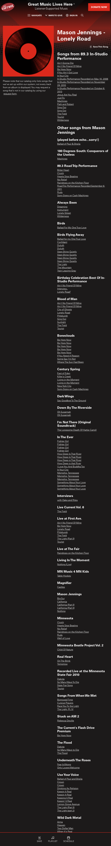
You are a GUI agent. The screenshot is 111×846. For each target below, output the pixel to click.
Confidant (62, 242)
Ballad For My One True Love (71, 228)
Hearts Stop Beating (67, 177)
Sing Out (61, 108)
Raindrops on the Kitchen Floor (73, 183)
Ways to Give (55, 15)
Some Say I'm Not (66, 359)
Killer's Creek (64, 377)
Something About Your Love (71, 483)
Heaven (61, 825)
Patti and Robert (65, 104)
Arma (60, 822)
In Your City (63, 76)
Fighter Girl (63, 441)
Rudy (60, 192)
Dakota (60, 679)
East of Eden (63, 373)
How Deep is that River (69, 463)
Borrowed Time (65, 700)
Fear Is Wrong (64, 765)
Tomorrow (62, 664)
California (62, 602)
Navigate (37, 15)
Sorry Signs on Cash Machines (72, 196)
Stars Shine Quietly (67, 252)
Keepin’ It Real (64, 801)
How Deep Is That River (69, 454)
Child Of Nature (65, 650)
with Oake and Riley (67, 500)
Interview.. (62, 289)
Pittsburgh (62, 316)
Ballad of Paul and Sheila (69, 779)
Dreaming (62, 207)
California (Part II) (65, 605)
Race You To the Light (68, 706)
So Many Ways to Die (68, 750)
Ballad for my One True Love (71, 239)
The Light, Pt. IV (65, 709)
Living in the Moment (68, 380)
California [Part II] (65, 608)
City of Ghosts (64, 310)
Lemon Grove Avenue (68, 804)
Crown (60, 782)
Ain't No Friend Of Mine (69, 66)
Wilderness (63, 120)
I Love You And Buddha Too (71, 467)
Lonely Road (63, 313)
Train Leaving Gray (66, 271)
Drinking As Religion (67, 788)
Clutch (60, 173)
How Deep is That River (69, 460)
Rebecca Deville (65, 721)
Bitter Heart (63, 170)
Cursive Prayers (65, 703)
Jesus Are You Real (67, 95)
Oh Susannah (64, 412)
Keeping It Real (65, 798)
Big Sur (61, 599)
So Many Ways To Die (68, 682)
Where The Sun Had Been (70, 362)
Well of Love (63, 638)
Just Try (61, 98)
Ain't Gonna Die (65, 63)
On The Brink (63, 661)
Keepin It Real (64, 792)
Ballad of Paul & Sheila (68, 144)
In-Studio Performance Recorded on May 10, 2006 (82, 79)
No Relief (62, 180)
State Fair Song (65, 685)
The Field (62, 114)
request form (10, 94)
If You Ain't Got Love (67, 73)
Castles (61, 587)
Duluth (60, 245)
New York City (64, 386)
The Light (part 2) (65, 811)
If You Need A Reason (68, 356)
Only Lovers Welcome (68, 768)
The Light (62, 264)
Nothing (61, 611)
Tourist (60, 117)
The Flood (62, 753)
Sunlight (61, 322)
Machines (62, 101)
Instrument (62, 210)
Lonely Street (64, 213)
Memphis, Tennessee (68, 473)
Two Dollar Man (65, 828)
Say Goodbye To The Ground (71, 401)
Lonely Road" (64, 292)
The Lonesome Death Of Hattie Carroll (77, 430)
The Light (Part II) (65, 539)
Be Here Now (64, 69)
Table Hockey (64, 576)
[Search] (82, 15)
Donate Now (99, 7)
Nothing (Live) (64, 565)
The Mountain (64, 268)
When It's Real (64, 832)
